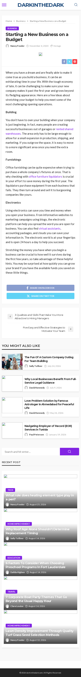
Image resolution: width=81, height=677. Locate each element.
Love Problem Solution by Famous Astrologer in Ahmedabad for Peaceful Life (49, 404)
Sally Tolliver (35, 366)
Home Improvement (19, 524)
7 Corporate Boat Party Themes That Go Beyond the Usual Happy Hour (36, 599)
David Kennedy (37, 387)
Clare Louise (16, 606)
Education (14, 557)
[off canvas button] (4, 5)
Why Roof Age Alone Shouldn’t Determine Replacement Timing (38, 531)
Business (12, 28)
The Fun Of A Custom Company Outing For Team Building (48, 359)
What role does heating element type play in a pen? (40, 497)
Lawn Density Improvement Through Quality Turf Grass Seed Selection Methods (39, 633)
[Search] (76, 5)
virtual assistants (49, 228)
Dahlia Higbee (17, 572)
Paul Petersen (36, 434)
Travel (11, 591)
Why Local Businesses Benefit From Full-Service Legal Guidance (50, 381)
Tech (10, 490)
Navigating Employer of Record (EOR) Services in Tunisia (48, 427)
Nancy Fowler (17, 45)
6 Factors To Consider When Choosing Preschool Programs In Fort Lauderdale (35, 565)
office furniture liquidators (45, 176)
